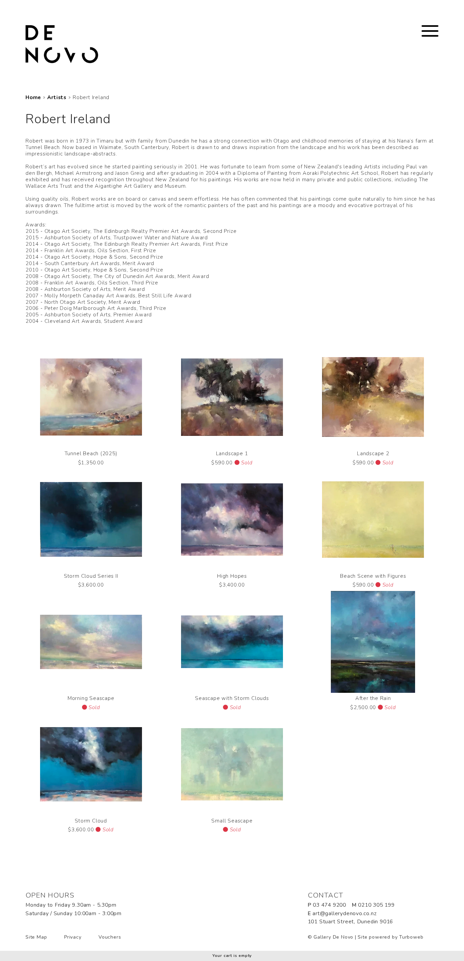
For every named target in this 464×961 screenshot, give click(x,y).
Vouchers (110, 937)
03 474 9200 (329, 905)
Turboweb (411, 937)
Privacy (73, 937)
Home (33, 97)
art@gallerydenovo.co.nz (344, 913)
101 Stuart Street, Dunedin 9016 (350, 921)
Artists (57, 97)
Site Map (36, 937)
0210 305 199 (376, 905)
